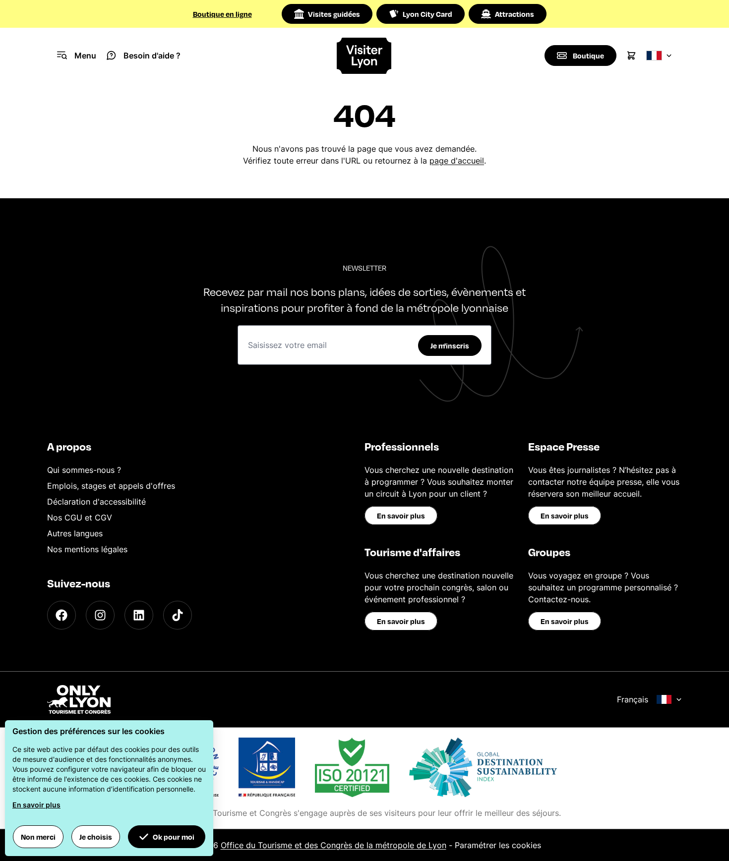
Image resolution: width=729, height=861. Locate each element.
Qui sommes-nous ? (84, 470)
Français (632, 699)
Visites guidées (334, 14)
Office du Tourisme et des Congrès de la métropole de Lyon (333, 845)
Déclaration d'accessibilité (96, 502)
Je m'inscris (449, 345)
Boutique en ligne (222, 14)
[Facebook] (61, 615)
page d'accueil (456, 161)
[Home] (364, 56)
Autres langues (75, 533)
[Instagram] (100, 615)
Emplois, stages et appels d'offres (111, 486)
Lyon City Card (427, 14)
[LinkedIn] (138, 615)
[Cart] (631, 55)
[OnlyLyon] (79, 699)
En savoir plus (401, 515)
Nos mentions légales (87, 549)
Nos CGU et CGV (79, 517)
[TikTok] (177, 615)
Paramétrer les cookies (498, 845)
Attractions (514, 14)
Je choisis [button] (95, 837)
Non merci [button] (38, 837)
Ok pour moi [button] (173, 837)
